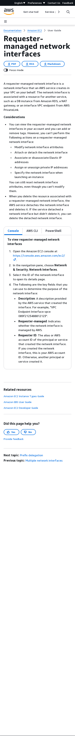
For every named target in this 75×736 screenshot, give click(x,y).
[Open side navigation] (5, 21)
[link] (54, 30)
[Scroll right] (58, 12)
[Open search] (68, 11)
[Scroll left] (20, 12)
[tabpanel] (37, 302)
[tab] (13, 231)
